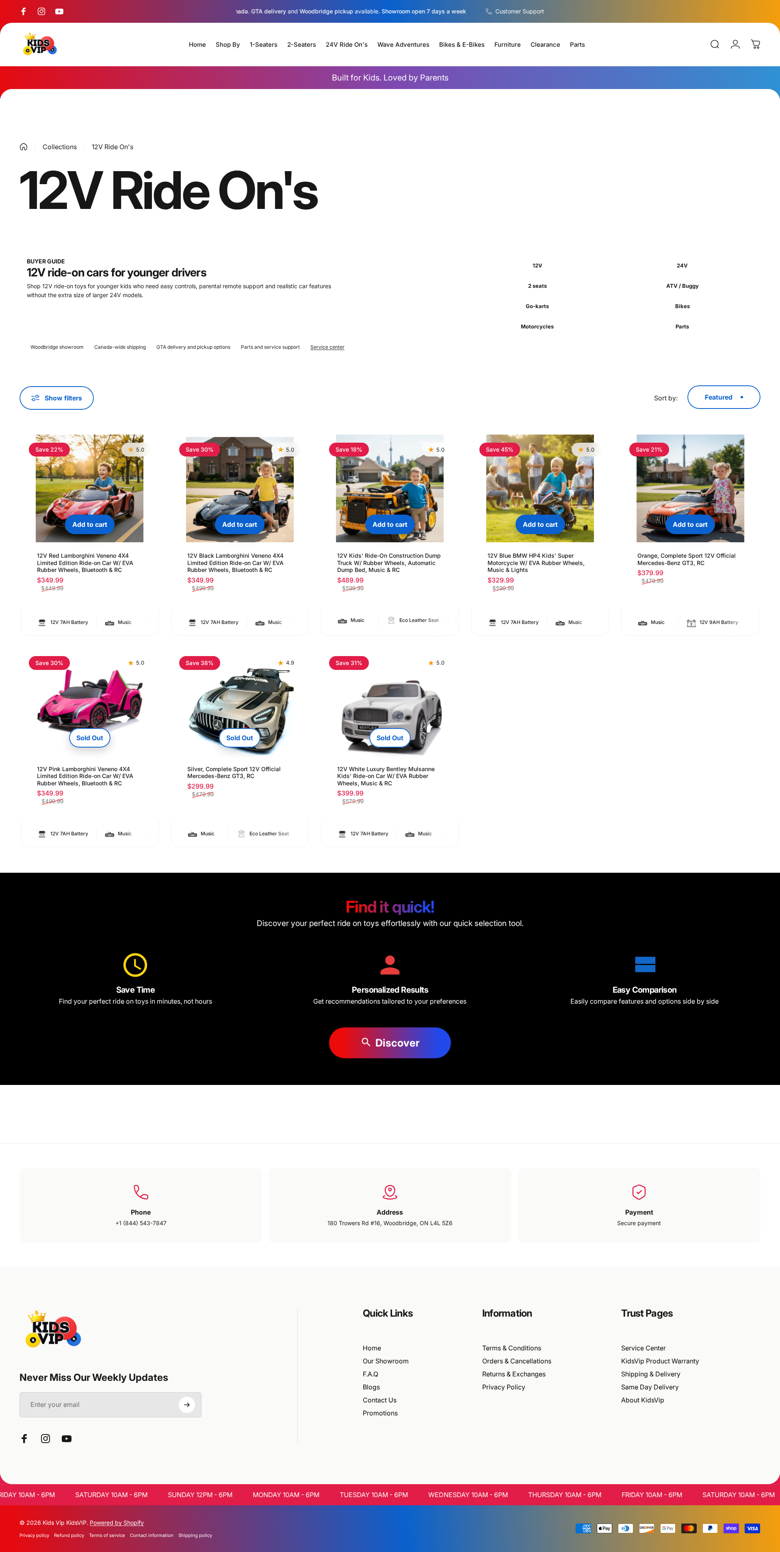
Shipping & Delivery (650, 1374)
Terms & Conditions (511, 1348)
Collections (60, 147)
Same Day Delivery (650, 1387)
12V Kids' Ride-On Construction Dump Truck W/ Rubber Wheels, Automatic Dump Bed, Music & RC (389, 562)
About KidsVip (642, 1400)
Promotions (380, 1413)
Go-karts (537, 306)
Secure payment (639, 1222)
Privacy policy (34, 1535)
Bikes (682, 306)
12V (537, 265)
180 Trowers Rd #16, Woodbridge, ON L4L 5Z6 (390, 1222)
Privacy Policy (503, 1387)
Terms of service (107, 1535)
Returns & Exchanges (514, 1374)
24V (682, 265)
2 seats (537, 286)
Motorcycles (537, 326)
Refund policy (69, 1535)
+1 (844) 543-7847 (141, 1222)
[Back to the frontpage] (24, 147)
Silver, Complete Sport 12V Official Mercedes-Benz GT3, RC (234, 772)
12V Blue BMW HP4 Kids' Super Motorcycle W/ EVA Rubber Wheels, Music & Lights (536, 562)
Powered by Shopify (117, 1522)
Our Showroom (386, 1361)
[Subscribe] (187, 1405)
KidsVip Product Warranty (660, 1361)
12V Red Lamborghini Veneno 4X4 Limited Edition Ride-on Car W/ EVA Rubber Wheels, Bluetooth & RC (85, 562)
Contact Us (379, 1400)
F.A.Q (370, 1374)
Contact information (151, 1535)
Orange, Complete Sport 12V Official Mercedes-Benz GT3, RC (686, 559)
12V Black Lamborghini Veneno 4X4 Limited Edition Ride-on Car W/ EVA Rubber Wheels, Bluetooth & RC (235, 562)
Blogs (371, 1387)
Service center (327, 347)
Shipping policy (195, 1535)
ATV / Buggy (682, 286)
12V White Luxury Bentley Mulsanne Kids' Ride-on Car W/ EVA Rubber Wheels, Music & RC (386, 776)
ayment (641, 1212)
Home (372, 1348)
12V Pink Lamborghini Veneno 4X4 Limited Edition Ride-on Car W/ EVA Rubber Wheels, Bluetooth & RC (85, 776)
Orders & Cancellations (516, 1361)
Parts (682, 326)
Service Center (643, 1348)
